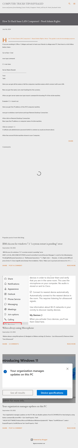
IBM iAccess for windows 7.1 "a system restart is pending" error (32, 243)
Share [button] (70, 141)
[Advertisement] (39, 216)
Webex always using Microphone (18, 327)
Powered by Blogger (40, 440)
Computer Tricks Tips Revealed (22, 3)
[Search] (69, 3)
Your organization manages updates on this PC (24, 406)
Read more (71, 265)
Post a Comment (15, 265)
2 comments (14, 344)
